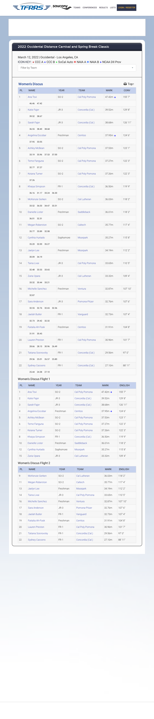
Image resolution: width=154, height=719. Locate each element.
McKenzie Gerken (37, 199)
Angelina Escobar (37, 135)
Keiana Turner (35, 173)
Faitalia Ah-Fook (36, 327)
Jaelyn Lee (33, 250)
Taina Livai (33, 263)
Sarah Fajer (34, 122)
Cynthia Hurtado (36, 237)
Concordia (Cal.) (86, 109)
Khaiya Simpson (36, 186)
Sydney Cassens (36, 365)
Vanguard (83, 314)
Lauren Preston (36, 339)
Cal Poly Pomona (87, 97)
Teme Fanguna (36, 160)
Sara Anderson (35, 301)
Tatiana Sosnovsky (38, 352)
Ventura (82, 288)
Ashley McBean (36, 148)
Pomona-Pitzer (86, 301)
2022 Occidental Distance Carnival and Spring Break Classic (63, 47)
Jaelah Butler (35, 314)
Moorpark (83, 237)
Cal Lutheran (84, 199)
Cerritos (82, 135)
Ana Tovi (32, 97)
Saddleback (84, 212)
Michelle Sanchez (37, 288)
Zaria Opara (34, 276)
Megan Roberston (37, 224)
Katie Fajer (33, 109)
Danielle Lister (35, 212)
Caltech (82, 224)
